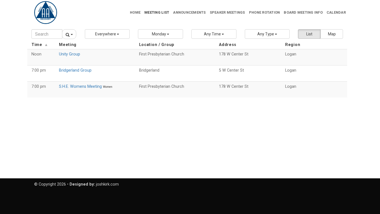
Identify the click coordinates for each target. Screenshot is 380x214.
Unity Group (69, 54)
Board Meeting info (303, 12)
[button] (107, 34)
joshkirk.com (107, 184)
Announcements (189, 12)
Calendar (336, 12)
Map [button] (332, 34)
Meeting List (156, 12)
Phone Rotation (264, 12)
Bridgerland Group (75, 70)
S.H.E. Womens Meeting (81, 86)
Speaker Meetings (227, 12)
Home (135, 12)
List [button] (309, 34)
